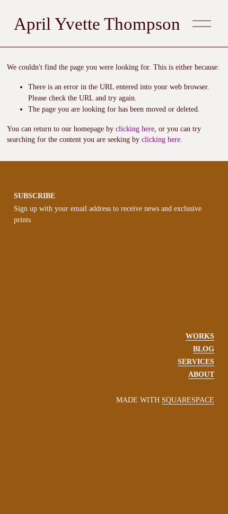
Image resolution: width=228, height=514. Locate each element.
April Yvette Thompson (97, 23)
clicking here (135, 129)
